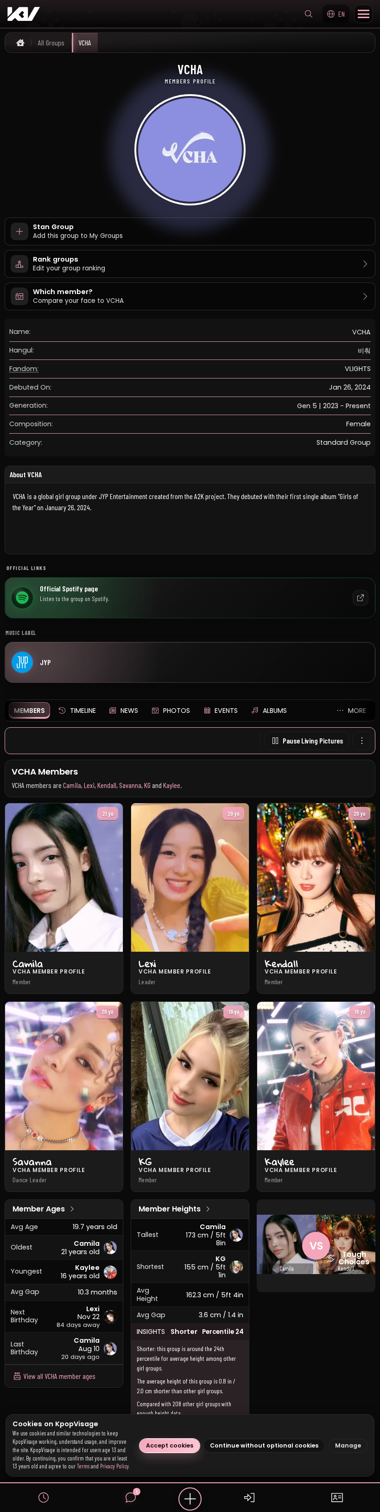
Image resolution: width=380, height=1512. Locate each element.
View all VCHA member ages (58, 1375)
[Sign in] (249, 1497)
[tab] (29, 710)
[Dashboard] (336, 1497)
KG (147, 785)
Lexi (89, 785)
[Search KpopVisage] (308, 14)
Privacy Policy (114, 1466)
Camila (72, 785)
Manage (348, 1445)
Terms (83, 1466)
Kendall (106, 785)
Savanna (130, 785)
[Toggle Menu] (363, 14)
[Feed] (43, 1497)
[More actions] (362, 740)
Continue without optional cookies (264, 1445)
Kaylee (171, 785)
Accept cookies (169, 1445)
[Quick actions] (190, 1499)
